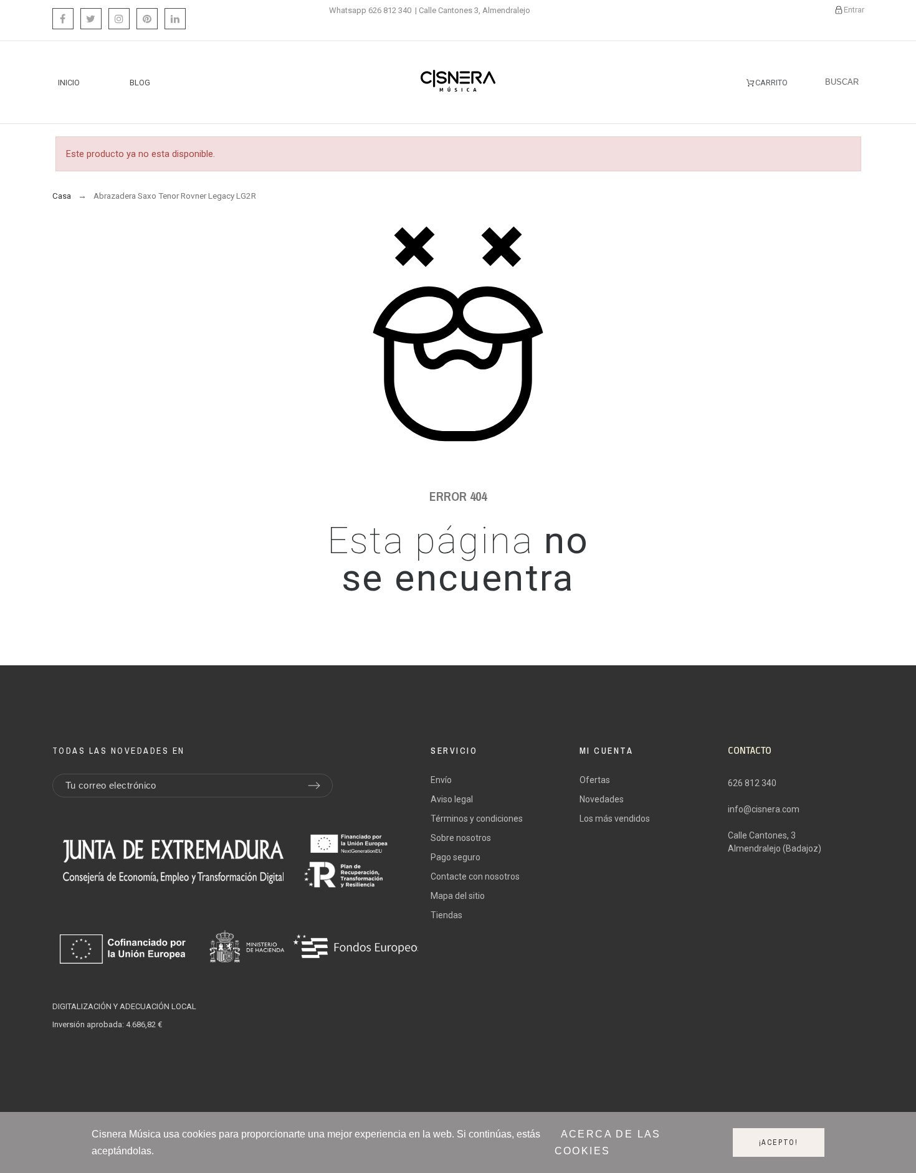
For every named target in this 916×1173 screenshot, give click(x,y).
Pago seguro (455, 857)
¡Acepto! (778, 1142)
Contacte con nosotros (475, 876)
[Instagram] (119, 18)
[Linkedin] (175, 18)
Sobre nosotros (461, 838)
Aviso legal (452, 799)
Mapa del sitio (458, 896)
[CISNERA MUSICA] (458, 83)
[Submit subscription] (314, 785)
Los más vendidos (615, 819)
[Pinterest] (147, 18)
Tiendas (446, 915)
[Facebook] (63, 18)
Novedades (602, 799)
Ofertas (595, 780)
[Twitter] (91, 18)
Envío (441, 780)
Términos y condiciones (477, 819)
